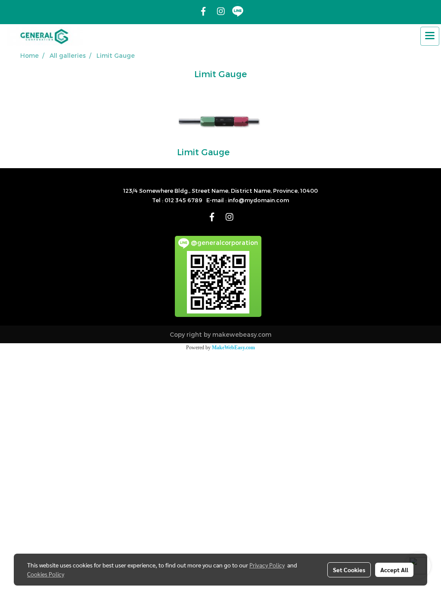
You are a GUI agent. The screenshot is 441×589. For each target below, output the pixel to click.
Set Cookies (349, 569)
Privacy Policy (267, 565)
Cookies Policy (45, 574)
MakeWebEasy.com (233, 348)
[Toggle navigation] (429, 36)
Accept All (394, 569)
